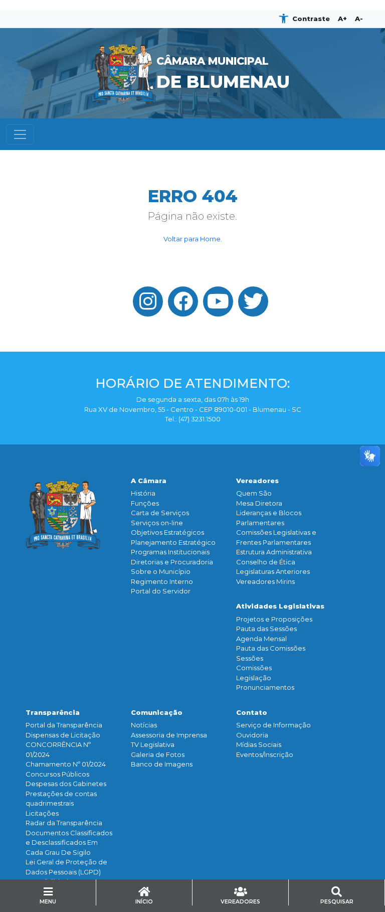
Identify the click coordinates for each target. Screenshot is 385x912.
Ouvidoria (252, 735)
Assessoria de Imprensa (169, 735)
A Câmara (148, 481)
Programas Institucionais (170, 552)
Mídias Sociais (258, 744)
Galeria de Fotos (157, 754)
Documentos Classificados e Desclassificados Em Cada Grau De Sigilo (69, 842)
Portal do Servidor (160, 591)
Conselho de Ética (265, 562)
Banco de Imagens (161, 764)
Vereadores (257, 481)
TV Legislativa (152, 744)
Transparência (53, 712)
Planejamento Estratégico (173, 542)
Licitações (42, 813)
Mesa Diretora (259, 503)
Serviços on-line (157, 523)
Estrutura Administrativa (274, 552)
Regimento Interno (162, 581)
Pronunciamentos (265, 687)
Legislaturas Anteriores (273, 571)
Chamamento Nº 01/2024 (66, 764)
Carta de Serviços (160, 513)
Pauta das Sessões (266, 629)
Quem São (254, 493)
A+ (342, 19)
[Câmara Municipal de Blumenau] (192, 34)
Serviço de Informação (273, 725)
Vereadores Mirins (265, 581)
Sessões (249, 658)
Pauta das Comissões (270, 648)
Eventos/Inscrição (264, 754)
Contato (251, 712)
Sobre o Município (160, 571)
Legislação (253, 678)
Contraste (311, 19)
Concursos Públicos (57, 774)
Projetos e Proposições (274, 619)
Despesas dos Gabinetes (66, 784)
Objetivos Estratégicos (167, 532)
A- (359, 19)
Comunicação (156, 712)
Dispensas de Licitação (63, 735)
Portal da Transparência (64, 725)
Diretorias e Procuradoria (172, 562)
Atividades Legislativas (280, 606)
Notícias (144, 725)
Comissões (254, 668)
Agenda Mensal (261, 639)
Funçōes (145, 503)
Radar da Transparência (64, 823)
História (143, 493)
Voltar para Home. (192, 239)
